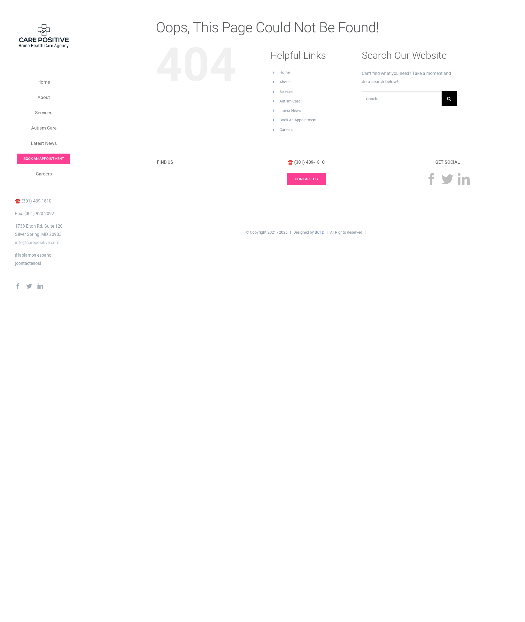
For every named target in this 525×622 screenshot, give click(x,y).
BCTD (319, 232)
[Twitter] (448, 179)
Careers (286, 129)
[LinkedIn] (464, 179)
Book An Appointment (298, 120)
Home (284, 72)
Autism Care (289, 101)
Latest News (290, 110)
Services (286, 91)
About (284, 82)
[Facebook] (431, 179)
